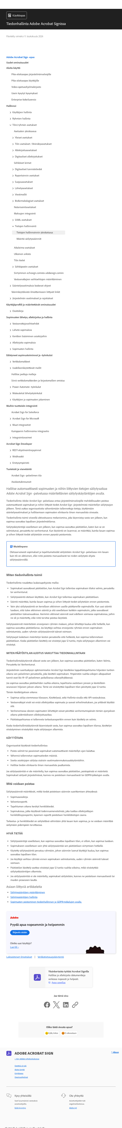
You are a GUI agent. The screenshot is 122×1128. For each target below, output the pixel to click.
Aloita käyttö (20, 1070)
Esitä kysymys (20, 1108)
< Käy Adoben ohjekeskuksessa (27, 1059)
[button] (60, 112)
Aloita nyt (73, 1108)
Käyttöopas (19, 1073)
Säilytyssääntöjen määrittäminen (27, 892)
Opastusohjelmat (21, 1077)
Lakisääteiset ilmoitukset (19, 956)
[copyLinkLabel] (75, 1007)
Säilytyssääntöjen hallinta (23, 897)
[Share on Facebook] (47, 1007)
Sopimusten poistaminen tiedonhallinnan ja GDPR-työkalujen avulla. (46, 901)
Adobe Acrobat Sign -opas (20, 57)
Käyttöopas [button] (19, 15)
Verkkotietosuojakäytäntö (51, 956)
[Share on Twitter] (56, 1007)
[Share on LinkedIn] (65, 1007)
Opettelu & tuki (21, 1066)
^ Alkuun (115, 1052)
